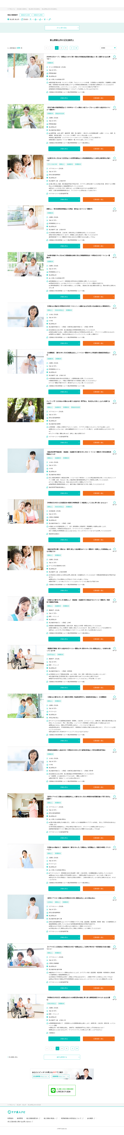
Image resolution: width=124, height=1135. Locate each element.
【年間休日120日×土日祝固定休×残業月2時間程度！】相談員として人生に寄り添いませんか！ (77, 502)
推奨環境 (20, 1118)
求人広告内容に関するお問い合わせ (19, 1121)
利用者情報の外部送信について (71, 1118)
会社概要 (90, 1118)
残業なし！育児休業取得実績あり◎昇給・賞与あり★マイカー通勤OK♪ (70, 209)
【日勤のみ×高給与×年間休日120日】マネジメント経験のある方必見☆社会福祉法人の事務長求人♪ (79, 306)
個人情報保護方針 (32, 1118)
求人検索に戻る (13, 1057)
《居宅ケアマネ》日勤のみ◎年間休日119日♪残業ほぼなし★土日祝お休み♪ (71, 898)
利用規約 (10, 1118)
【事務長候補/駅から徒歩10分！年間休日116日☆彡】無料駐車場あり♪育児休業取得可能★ (76, 750)
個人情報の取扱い (49, 1118)
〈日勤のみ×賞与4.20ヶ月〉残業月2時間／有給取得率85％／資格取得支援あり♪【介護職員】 (77, 697)
